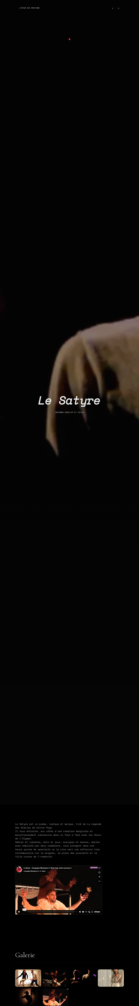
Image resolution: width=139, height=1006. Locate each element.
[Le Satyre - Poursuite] (28, 978)
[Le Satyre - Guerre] (83, 978)
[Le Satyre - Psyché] (111, 978)
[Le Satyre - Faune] (28, 997)
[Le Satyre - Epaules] (56, 978)
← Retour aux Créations (29, 8)
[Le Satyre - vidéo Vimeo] (56, 997)
